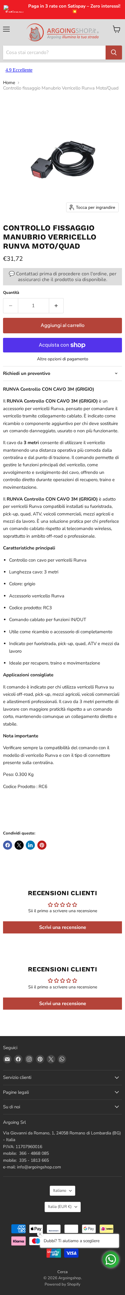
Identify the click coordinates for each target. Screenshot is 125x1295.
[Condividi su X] (19, 845)
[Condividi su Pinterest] (41, 845)
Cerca (62, 1272)
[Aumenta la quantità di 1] (56, 305)
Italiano (59, 1190)
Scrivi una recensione (62, 927)
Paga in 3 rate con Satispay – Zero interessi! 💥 (74, 9)
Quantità (11, 293)
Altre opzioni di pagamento (62, 359)
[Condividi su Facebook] (7, 845)
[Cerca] (114, 52)
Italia (60, 1206)
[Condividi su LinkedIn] (30, 845)
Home (9, 82)
